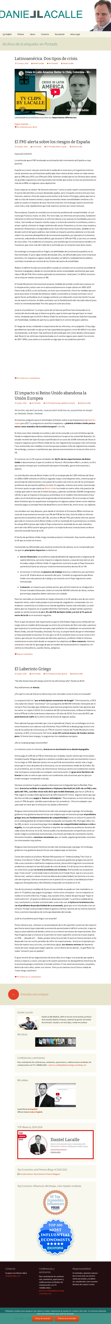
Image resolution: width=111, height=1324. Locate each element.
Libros (32, 34)
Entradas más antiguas (30, 994)
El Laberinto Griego (33, 668)
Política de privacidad (67, 1318)
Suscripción (60, 34)
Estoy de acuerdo (42, 1318)
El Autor (20, 34)
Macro (58, 146)
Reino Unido (50, 488)
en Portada (53, 63)
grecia (64, 673)
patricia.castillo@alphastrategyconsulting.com (67, 1065)
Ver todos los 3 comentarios (28, 378)
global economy (68, 403)
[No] (107, 1316)
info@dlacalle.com (12, 1276)
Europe (58, 403)
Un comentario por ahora (27, 127)
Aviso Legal (75, 34)
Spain (64, 146)
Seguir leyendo (23, 124)
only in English (36, 1112)
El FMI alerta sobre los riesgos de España (52, 141)
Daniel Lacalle (38, 63)
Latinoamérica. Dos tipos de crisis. (46, 58)
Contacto (45, 34)
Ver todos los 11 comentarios (29, 977)
